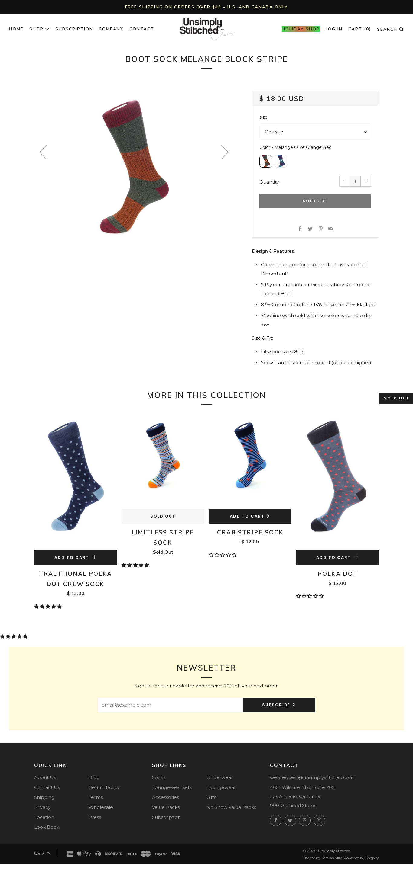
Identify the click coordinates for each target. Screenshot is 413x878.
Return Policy (104, 787)
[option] (134, 166)
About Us (45, 777)
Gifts (211, 797)
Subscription (74, 29)
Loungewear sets (172, 787)
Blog (94, 777)
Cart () (359, 29)
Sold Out (163, 516)
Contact (141, 29)
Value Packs (166, 807)
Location (44, 817)
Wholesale (101, 807)
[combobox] (316, 132)
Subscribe (276, 705)
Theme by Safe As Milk (322, 858)
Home (16, 29)
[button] (48, 606)
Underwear (220, 777)
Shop (36, 29)
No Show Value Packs (231, 807)
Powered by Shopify (361, 858)
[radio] (265, 161)
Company (111, 29)
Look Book (46, 827)
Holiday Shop (301, 29)
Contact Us (47, 787)
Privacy (42, 807)
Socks (158, 777)
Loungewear (221, 787)
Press (95, 817)
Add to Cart (247, 516)
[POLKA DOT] (337, 482)
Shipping (44, 797)
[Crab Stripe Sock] (250, 461)
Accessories (165, 797)
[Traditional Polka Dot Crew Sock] (75, 482)
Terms (96, 797)
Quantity (269, 182)
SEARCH (390, 29)
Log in (334, 29)
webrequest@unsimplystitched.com (312, 777)
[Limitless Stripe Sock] (163, 461)
